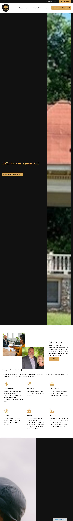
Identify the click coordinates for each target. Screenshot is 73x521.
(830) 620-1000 (52, 1)
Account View (66, 1)
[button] (20, 7)
